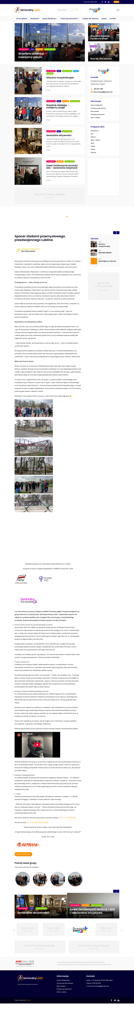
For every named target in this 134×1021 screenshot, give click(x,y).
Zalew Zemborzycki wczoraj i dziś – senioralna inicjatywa (62, 166)
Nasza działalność (49, 19)
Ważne (116, 2)
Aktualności (34, 19)
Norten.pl (28, 1000)
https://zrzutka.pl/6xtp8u (67, 818)
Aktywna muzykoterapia (60, 77)
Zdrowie (49, 73)
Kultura (39, 49)
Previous (17, 42)
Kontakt (113, 19)
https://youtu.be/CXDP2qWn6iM (37, 822)
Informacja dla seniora (69, 19)
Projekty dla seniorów (90, 19)
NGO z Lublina (50, 49)
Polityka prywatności (98, 114)
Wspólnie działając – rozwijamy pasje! (32, 55)
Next (80, 42)
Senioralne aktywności (58, 135)
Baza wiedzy (95, 111)
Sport (76, 71)
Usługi (93, 146)
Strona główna (21, 19)
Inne (32, 49)
